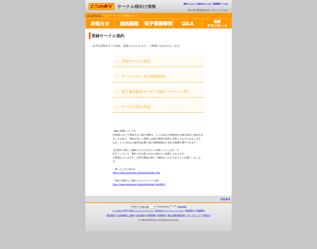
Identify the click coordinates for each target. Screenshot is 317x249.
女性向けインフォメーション (169, 210)
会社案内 (140, 215)
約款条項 (225, 199)
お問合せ (206, 215)
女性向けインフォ (204, 4)
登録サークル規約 (135, 61)
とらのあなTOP (120, 210)
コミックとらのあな (99, 4)
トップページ (94, 15)
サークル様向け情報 (136, 6)
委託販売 (111, 215)
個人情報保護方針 (176, 215)
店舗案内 (200, 210)
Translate (182, 206)
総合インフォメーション (141, 210)
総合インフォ (189, 4)
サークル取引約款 (135, 107)
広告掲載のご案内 (126, 215)
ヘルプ (225, 4)
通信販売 (217, 4)
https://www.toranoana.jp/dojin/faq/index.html (136, 172)
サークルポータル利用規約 (142, 76)
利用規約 (161, 215)
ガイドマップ (193, 215)
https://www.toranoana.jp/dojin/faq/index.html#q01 (139, 184)
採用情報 (151, 215)
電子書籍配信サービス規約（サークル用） (155, 91)
